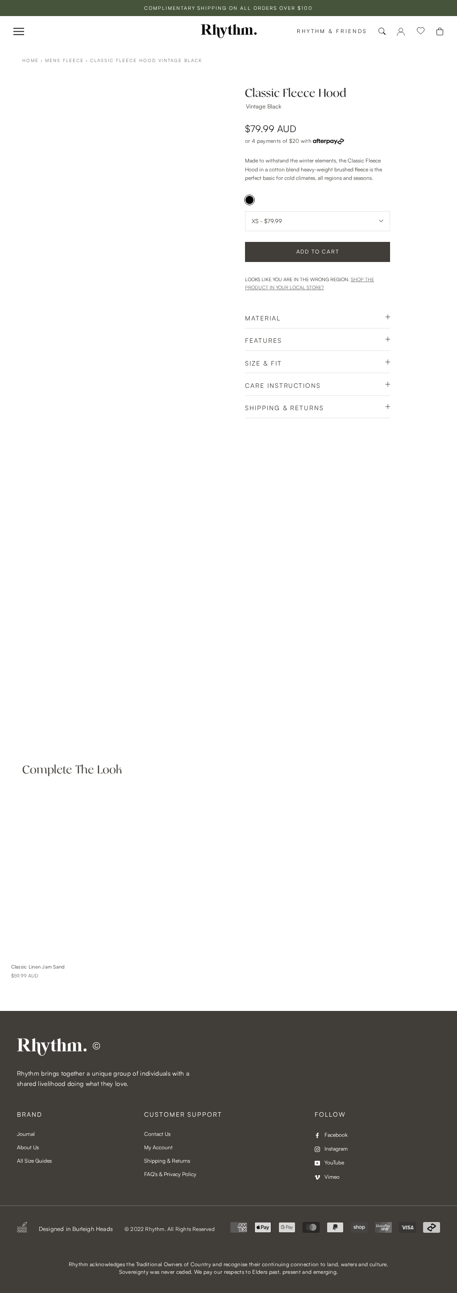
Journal (26, 1134)
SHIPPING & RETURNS (284, 408)
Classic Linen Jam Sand (38, 967)
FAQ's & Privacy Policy (170, 1174)
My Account (158, 1147)
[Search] (382, 31)
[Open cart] (440, 31)
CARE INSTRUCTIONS (283, 385)
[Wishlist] (421, 31)
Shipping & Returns (167, 1160)
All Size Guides (34, 1160)
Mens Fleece (64, 60)
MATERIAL (263, 318)
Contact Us (157, 1134)
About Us (28, 1147)
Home (30, 60)
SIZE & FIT (263, 363)
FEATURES (263, 340)
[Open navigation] (18, 31)
